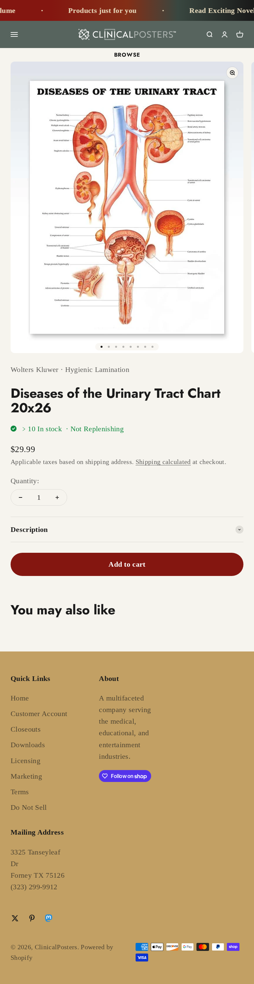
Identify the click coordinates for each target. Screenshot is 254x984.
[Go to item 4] (123, 347)
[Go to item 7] (145, 347)
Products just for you (95, 10)
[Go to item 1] (102, 347)
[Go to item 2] (109, 347)
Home (20, 698)
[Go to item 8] (152, 347)
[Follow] (48, 919)
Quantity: (25, 481)
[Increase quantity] (57, 497)
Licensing (25, 760)
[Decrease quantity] (20, 497)
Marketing (26, 776)
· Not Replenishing (95, 429)
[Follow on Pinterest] (31, 918)
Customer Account (39, 713)
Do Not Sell (29, 807)
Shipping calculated (163, 461)
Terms (20, 792)
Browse (127, 55)
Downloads (28, 745)
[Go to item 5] (131, 347)
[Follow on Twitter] (15, 918)
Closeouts (26, 729)
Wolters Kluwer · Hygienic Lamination (70, 369)
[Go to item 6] (138, 347)
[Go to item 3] (116, 347)
